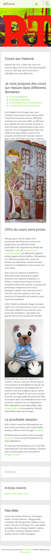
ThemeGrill (25, 552)
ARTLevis (9, 4)
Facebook (9, 438)
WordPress (27, 550)
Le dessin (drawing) (18, 97)
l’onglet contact (12, 454)
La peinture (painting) (19, 99)
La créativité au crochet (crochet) (24, 105)
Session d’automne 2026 (17, 493)
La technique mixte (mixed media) (25, 102)
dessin (16, 250)
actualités (38, 430)
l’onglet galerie (12, 408)
